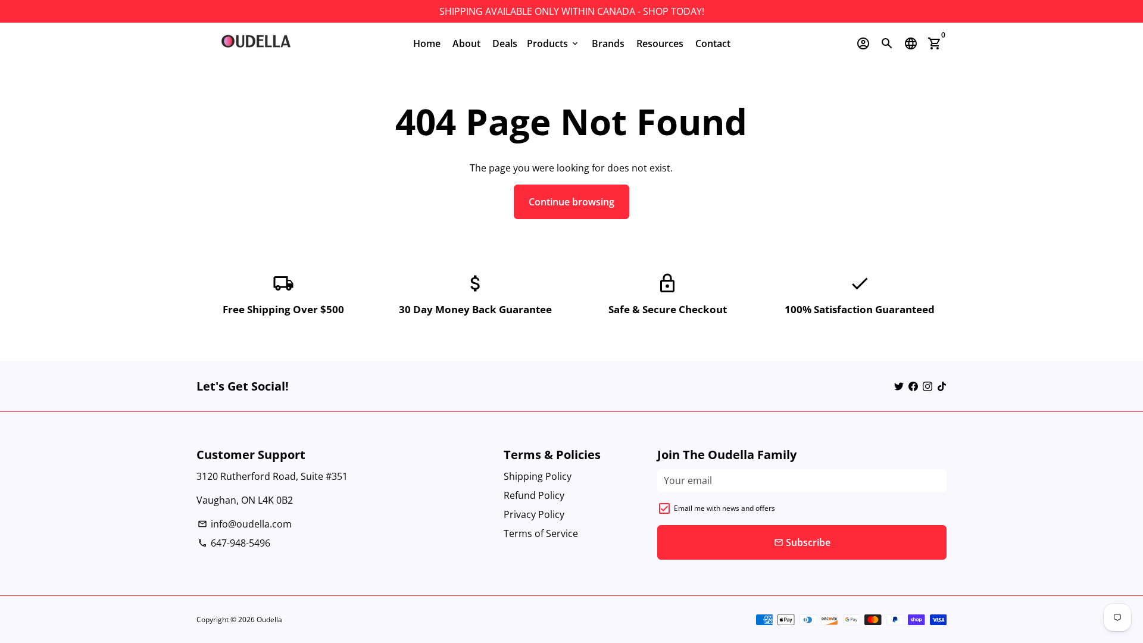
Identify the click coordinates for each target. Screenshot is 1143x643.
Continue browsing (571, 201)
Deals (504, 43)
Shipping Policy (538, 476)
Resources (659, 43)
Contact (712, 43)
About (466, 43)
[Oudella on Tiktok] (942, 386)
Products (553, 43)
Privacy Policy (534, 514)
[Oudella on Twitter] (899, 386)
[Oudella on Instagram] (927, 386)
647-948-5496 (234, 543)
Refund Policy (534, 495)
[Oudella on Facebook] (913, 386)
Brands (608, 43)
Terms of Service (541, 533)
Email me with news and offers (724, 508)
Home (427, 43)
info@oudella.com (245, 523)
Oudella (269, 619)
